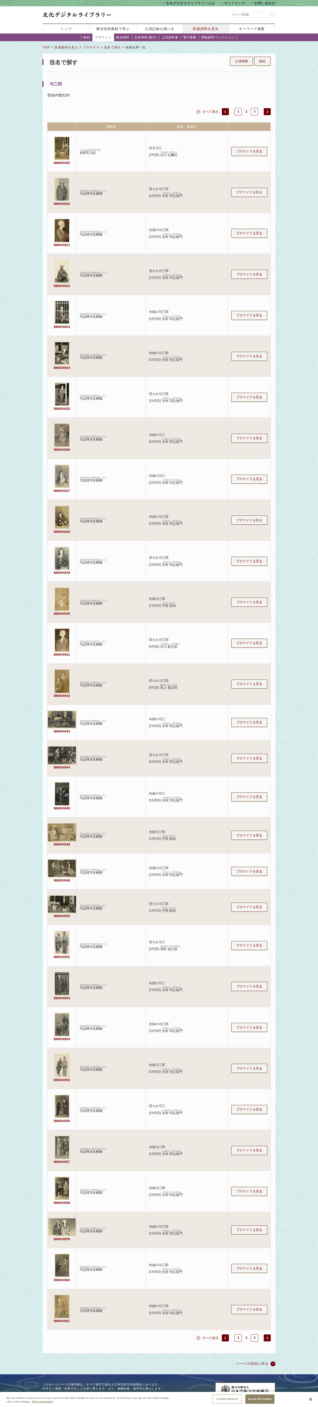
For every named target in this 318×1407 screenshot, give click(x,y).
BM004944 (62, 767)
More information (42, 1401)
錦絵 (86, 37)
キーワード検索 (252, 29)
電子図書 (189, 37)
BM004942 (62, 696)
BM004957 (62, 1162)
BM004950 (62, 916)
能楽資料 (123, 37)
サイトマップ (234, 3)
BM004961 (62, 1321)
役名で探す (112, 47)
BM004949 (62, 880)
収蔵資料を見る (206, 29)
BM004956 (62, 1121)
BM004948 (62, 844)
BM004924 (62, 368)
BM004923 (62, 327)
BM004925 (62, 409)
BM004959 (62, 1239)
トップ (66, 29)
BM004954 (62, 1039)
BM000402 (62, 163)
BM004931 (62, 654)
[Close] (310, 1399)
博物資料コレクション (218, 37)
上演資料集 (170, 37)
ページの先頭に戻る (252, 1363)
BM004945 (62, 808)
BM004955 (62, 1080)
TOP (46, 47)
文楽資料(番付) (145, 37)
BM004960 (62, 1280)
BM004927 (62, 491)
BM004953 (62, 998)
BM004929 (62, 573)
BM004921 (62, 245)
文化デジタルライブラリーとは (190, 3)
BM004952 (62, 957)
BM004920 (62, 204)
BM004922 (62, 286)
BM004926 (62, 449)
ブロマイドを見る (249, 151)
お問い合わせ (264, 3)
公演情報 (241, 61)
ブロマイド (103, 37)
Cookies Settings (227, 1398)
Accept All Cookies (260, 1398)
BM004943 (62, 731)
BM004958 (62, 1203)
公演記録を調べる (159, 29)
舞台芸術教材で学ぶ (113, 29)
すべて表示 (210, 112)
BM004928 (62, 532)
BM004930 (62, 613)
